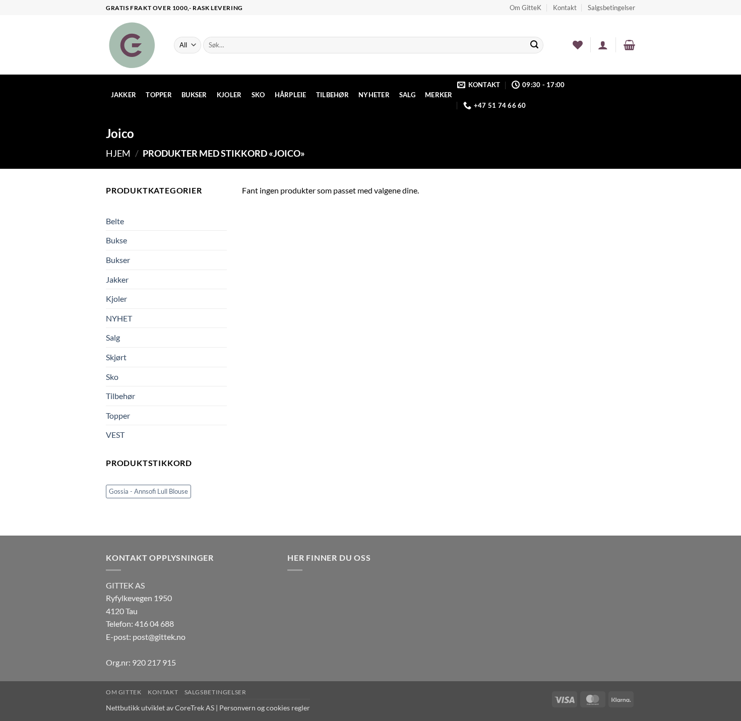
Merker (439, 95)
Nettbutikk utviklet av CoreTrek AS (160, 707)
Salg (407, 95)
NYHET (119, 318)
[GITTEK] (132, 45)
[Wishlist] (578, 45)
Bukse (116, 240)
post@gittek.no (159, 636)
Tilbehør (332, 95)
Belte (115, 221)
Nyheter (374, 95)
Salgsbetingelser (611, 8)
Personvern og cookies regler (264, 707)
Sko (258, 95)
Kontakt (565, 8)
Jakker (124, 95)
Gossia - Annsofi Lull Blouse (148, 491)
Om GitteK (525, 8)
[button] (603, 45)
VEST (115, 434)
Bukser (194, 95)
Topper (159, 95)
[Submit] (534, 45)
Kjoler (229, 95)
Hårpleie (290, 95)
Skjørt (116, 357)
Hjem (118, 153)
